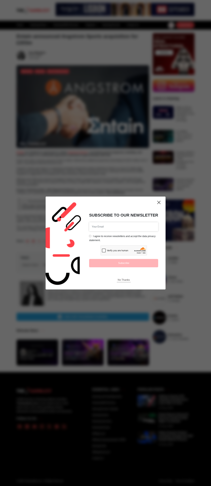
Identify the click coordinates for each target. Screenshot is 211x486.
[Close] (159, 202)
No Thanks (124, 280)
